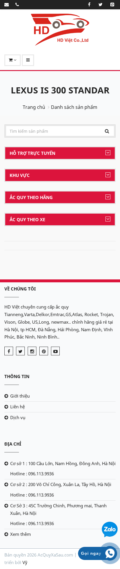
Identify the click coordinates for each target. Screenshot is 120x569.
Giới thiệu (20, 396)
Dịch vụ (17, 417)
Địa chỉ (12, 444)
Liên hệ (17, 407)
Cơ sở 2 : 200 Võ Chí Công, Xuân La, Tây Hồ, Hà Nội (60, 484)
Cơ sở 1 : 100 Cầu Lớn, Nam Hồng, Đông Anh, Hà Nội (63, 463)
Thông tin (16, 376)
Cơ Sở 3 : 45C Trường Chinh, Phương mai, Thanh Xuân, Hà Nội (58, 509)
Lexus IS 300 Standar (60, 90)
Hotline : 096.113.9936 (32, 473)
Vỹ (24, 562)
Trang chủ (34, 107)
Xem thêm (20, 534)
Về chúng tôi (20, 289)
